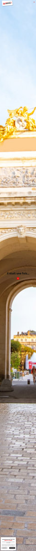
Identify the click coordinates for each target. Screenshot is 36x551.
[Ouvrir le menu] (34, 2)
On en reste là (12, 538)
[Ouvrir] (18, 278)
